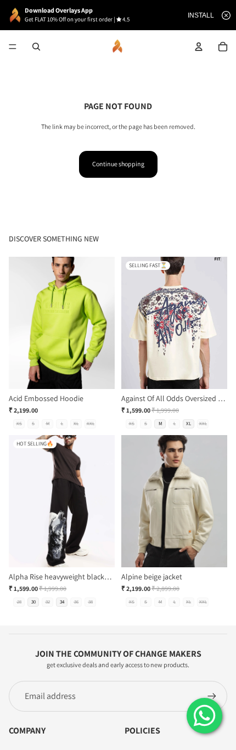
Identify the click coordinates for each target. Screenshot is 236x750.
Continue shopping (118, 164)
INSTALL (201, 15)
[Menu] (12, 46)
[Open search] (36, 47)
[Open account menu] (199, 47)
